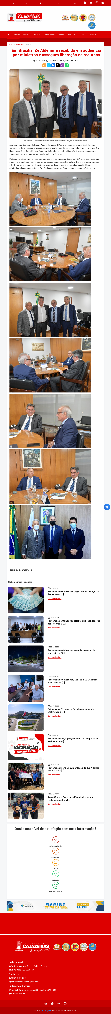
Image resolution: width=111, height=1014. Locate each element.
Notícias (19, 45)
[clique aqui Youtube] (58, 1003)
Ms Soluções (46, 1011)
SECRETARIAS (38, 34)
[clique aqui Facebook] (52, 1003)
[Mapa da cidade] (55, 923)
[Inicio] (9, 34)
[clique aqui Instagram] (65, 1003)
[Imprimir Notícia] (44, 65)
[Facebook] (53, 65)
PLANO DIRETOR (92, 34)
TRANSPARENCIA (49, 34)
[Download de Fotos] (49, 65)
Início (11, 45)
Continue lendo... (55, 598)
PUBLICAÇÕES (61, 34)
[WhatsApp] (67, 65)
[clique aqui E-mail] (45, 1003)
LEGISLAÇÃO (71, 34)
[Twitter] (58, 65)
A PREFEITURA (16, 34)
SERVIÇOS (81, 34)
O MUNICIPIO (27, 34)
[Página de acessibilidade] (58, 3)
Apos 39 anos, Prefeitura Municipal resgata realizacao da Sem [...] (70, 798)
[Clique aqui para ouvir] (62, 65)
